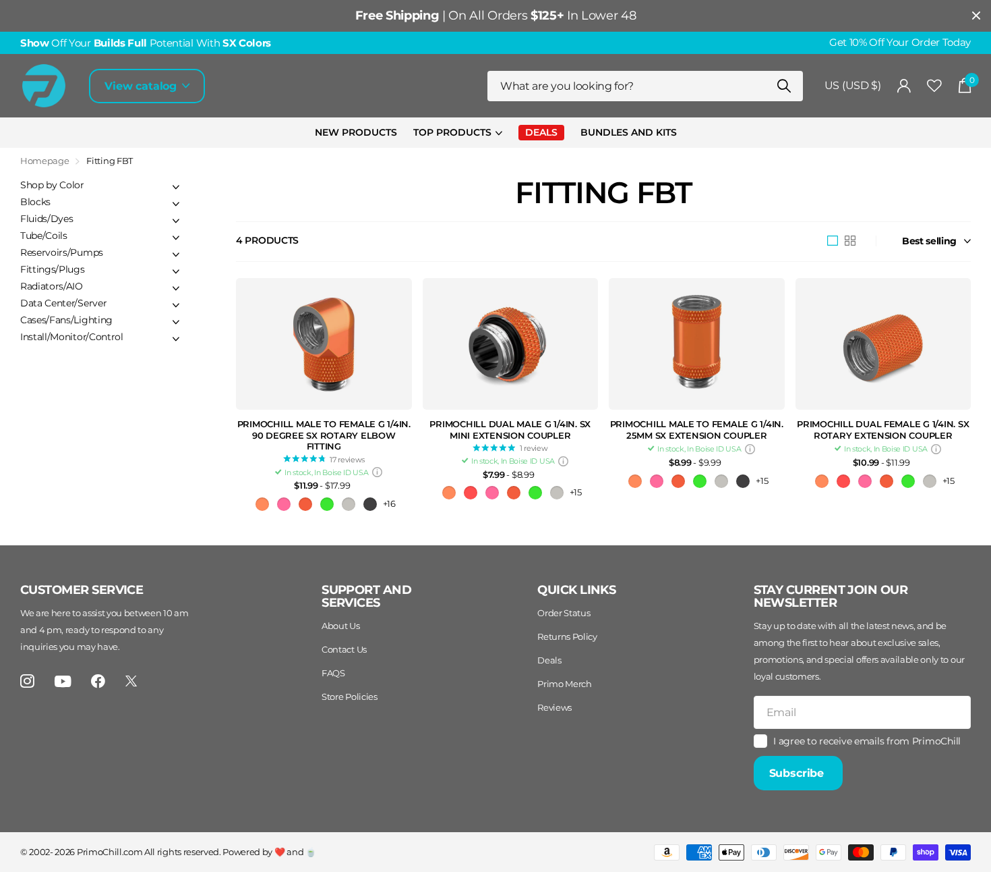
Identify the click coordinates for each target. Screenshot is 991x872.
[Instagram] (27, 681)
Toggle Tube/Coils (175, 237)
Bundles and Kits (628, 132)
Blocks (35, 202)
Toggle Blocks (175, 203)
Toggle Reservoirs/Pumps (175, 254)
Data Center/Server (63, 303)
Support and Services (366, 596)
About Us (340, 625)
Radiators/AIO (51, 286)
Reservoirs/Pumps (61, 252)
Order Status (563, 612)
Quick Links (576, 589)
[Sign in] (904, 86)
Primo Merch (564, 683)
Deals (549, 660)
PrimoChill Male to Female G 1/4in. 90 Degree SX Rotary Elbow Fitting (324, 435)
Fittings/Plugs (52, 269)
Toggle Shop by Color (175, 186)
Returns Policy (567, 636)
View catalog (142, 86)
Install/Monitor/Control (71, 337)
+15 (576, 492)
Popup (377, 472)
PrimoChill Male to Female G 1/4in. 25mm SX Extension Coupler (696, 429)
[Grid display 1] (832, 241)
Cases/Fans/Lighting (66, 320)
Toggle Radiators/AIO (175, 288)
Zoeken (784, 86)
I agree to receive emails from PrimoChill (867, 741)
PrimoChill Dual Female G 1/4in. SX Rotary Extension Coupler (883, 429)
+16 (389, 503)
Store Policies (350, 696)
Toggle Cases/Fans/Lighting (175, 321)
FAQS (333, 672)
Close (976, 16)
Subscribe (798, 773)
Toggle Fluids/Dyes (175, 220)
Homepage (44, 160)
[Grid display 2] (850, 241)
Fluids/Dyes (46, 219)
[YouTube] (63, 681)
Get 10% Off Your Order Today (900, 42)
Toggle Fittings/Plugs (175, 271)
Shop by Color (52, 185)
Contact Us (344, 649)
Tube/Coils (43, 235)
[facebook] (98, 681)
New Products (356, 132)
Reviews (554, 707)
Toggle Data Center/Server (175, 305)
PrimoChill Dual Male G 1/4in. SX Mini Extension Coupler (510, 429)
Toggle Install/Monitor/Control (175, 338)
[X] (131, 681)
